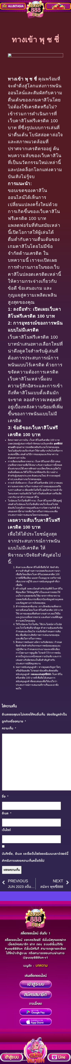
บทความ (42, 966)
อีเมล (7, 813)
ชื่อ (5, 796)
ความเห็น (9, 728)
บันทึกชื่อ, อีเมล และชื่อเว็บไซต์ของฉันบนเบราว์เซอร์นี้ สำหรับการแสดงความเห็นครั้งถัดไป (35, 857)
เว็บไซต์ (6, 830)
